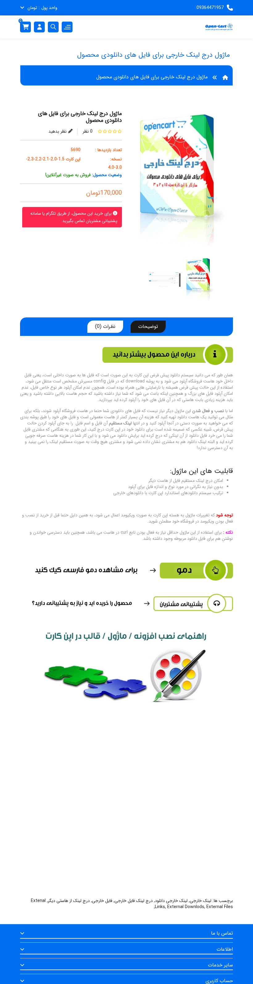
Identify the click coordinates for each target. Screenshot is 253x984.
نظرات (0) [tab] (105, 326)
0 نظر (88, 131)
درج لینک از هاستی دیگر (69, 900)
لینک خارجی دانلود (171, 900)
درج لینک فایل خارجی (133, 900)
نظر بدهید (57, 131)
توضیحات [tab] (148, 326)
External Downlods (185, 906)
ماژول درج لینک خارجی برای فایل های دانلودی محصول (152, 77)
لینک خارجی (200, 900)
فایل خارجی (102, 900)
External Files (219, 906)
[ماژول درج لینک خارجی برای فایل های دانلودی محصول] (182, 183)
